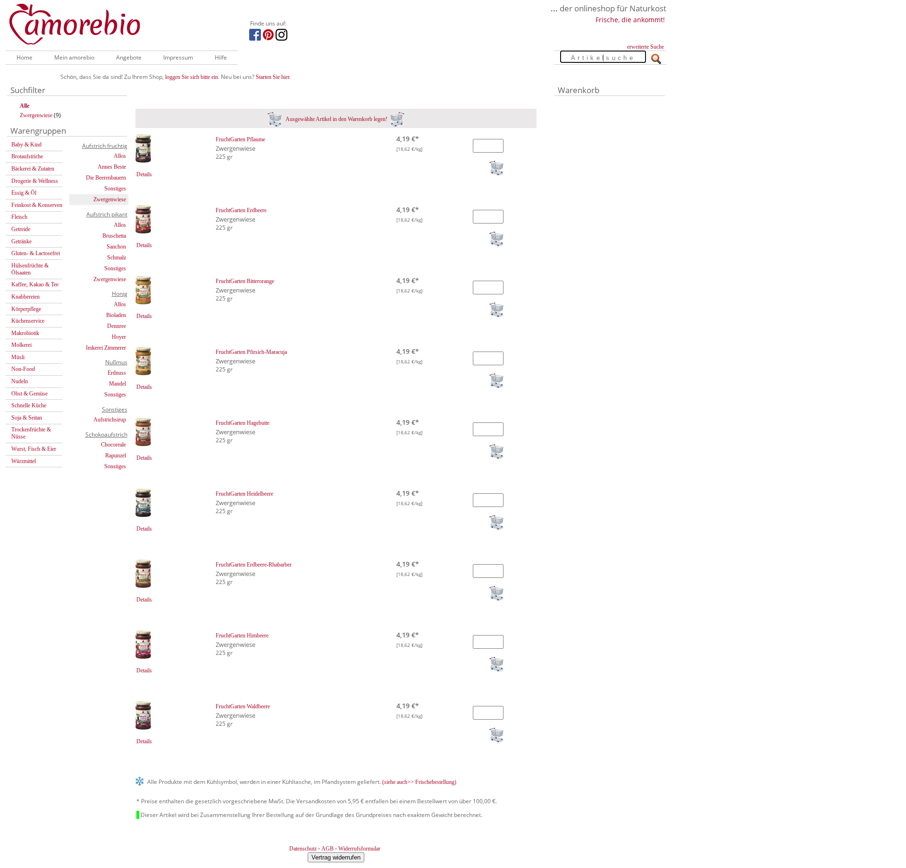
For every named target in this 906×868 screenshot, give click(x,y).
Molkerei (21, 345)
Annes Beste (112, 166)
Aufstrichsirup (109, 419)
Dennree (116, 326)
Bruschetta (114, 235)
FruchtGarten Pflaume (240, 139)
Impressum (178, 57)
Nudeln (19, 381)
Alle (24, 106)
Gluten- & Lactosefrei (35, 253)
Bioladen (116, 315)
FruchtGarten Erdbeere (241, 210)
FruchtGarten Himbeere (242, 635)
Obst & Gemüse (29, 393)
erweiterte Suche (645, 46)
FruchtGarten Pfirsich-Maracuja (251, 352)
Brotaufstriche (27, 156)
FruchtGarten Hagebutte (242, 423)
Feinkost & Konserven (36, 205)
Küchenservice (27, 321)
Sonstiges (115, 188)
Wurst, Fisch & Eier (33, 449)
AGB (327, 848)
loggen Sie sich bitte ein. (192, 77)
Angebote (129, 57)
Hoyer (119, 337)
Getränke (21, 241)
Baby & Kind (26, 144)
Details (144, 174)
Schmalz (116, 257)
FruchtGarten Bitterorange (245, 281)
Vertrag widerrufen (336, 857)
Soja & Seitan (26, 417)
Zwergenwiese (36, 115)
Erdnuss (117, 373)
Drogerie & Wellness (34, 181)
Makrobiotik (25, 333)
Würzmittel (23, 461)
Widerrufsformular (359, 848)
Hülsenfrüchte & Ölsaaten (30, 269)
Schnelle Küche (28, 405)
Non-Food (23, 369)
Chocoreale (113, 444)
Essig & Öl (23, 192)
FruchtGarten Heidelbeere (244, 493)
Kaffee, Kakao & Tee (35, 284)
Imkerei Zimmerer (106, 347)
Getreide (20, 229)
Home (25, 57)
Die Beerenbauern (106, 177)
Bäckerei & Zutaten (32, 168)
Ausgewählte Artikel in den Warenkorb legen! (336, 119)
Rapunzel (115, 455)
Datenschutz (303, 848)
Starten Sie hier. (273, 77)
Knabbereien (25, 296)
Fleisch (19, 217)
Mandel (117, 383)
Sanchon (116, 246)
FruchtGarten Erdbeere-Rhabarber (254, 564)
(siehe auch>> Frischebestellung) (419, 782)
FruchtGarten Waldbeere (243, 706)
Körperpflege (26, 309)
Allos (120, 156)
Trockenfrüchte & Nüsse (31, 433)
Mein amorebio (74, 57)
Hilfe (221, 57)
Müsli (18, 357)
